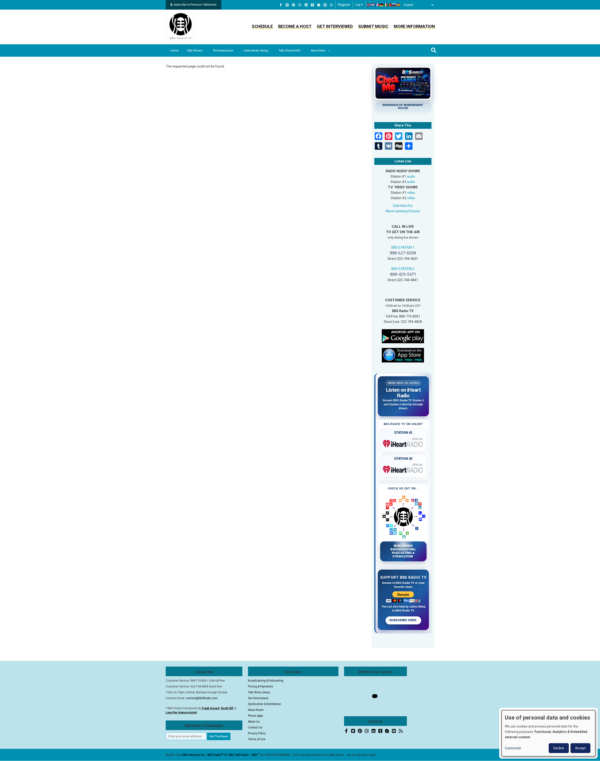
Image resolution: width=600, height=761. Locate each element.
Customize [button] (513, 748)
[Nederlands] (373, 5)
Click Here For (403, 206)
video (411, 192)
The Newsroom (223, 50)
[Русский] (394, 5)
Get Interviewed (335, 26)
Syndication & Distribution (264, 704)
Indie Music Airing (256, 50)
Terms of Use (256, 739)
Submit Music (373, 26)
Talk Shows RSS (289, 50)
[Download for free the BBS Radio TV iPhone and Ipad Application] (403, 355)
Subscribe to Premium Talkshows (195, 4)
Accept (580, 748)
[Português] (390, 5)
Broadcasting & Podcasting (265, 680)
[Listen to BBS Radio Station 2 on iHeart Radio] (403, 468)
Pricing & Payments (260, 686)
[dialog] (548, 733)
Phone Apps (255, 715)
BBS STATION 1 (402, 247)
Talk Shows (194, 50)
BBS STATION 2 (402, 269)
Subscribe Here (403, 620)
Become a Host (294, 26)
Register (344, 5)
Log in (359, 4)
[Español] (398, 5)
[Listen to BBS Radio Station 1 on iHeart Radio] (403, 442)
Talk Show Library (259, 692)
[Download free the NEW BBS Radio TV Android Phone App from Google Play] (403, 336)
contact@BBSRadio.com (201, 698)
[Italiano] (386, 5)
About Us (254, 721)
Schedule (262, 26)
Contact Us (255, 727)
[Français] (377, 5)
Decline (558, 748)
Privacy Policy (257, 733)
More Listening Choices (403, 211)
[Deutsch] (381, 5)
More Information (414, 26)
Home (174, 50)
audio (411, 176)
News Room (256, 710)
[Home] (181, 27)
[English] (369, 5)
